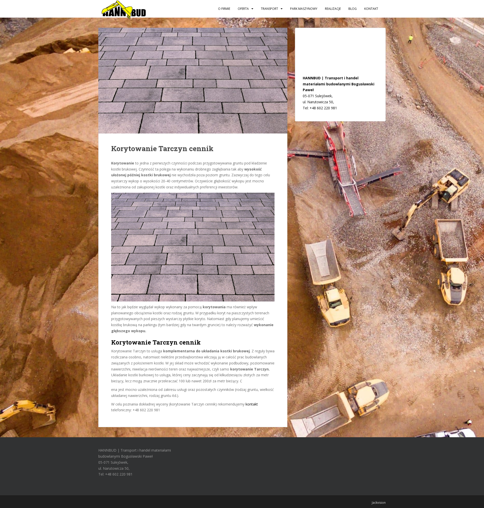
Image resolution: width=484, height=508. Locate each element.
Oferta (243, 9)
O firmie (224, 9)
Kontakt (371, 9)
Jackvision (379, 502)
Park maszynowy (303, 9)
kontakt (252, 404)
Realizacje (333, 9)
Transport (269, 9)
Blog (352, 9)
